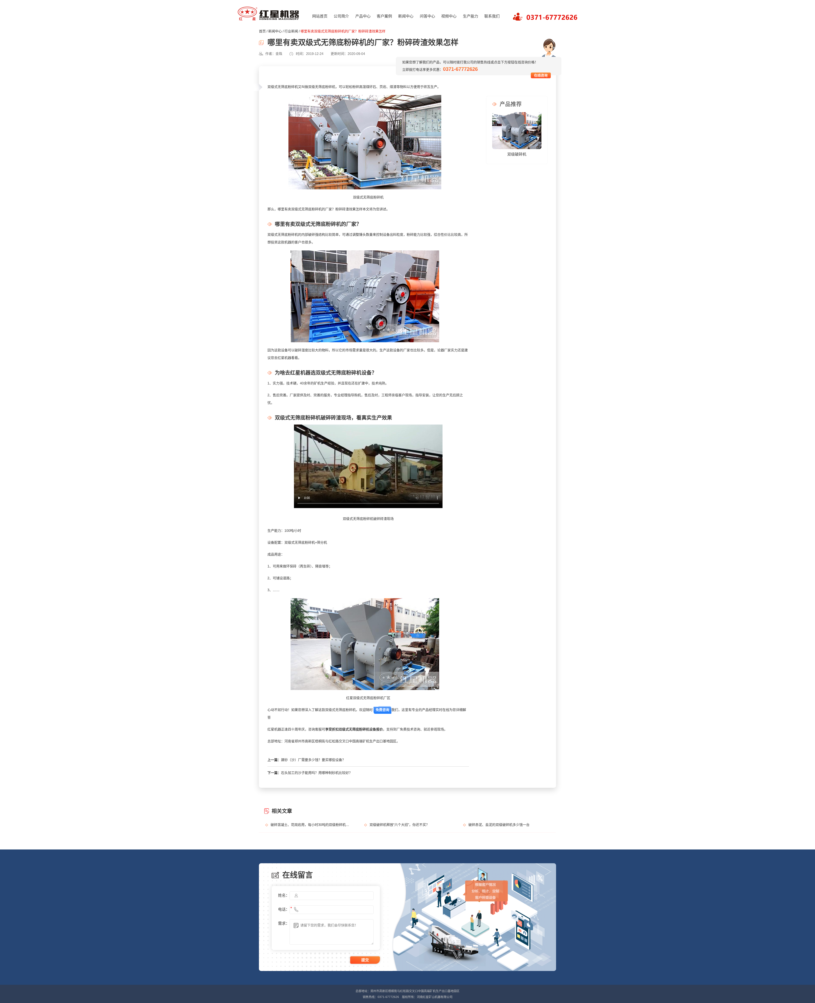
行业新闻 (291, 31)
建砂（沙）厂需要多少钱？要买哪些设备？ (313, 760)
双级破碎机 (516, 154)
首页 (262, 31)
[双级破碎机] (516, 130)
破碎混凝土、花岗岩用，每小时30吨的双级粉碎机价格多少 (311, 825)
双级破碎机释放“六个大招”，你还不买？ (399, 825)
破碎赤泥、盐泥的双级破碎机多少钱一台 (499, 825)
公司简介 (341, 16)
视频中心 (449, 16)
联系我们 (492, 16)
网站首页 (319, 16)
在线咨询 (541, 75)
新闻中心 (405, 16)
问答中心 (427, 16)
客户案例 (384, 16)
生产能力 (470, 16)
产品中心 (363, 16)
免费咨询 (382, 710)
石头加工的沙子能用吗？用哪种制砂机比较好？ (316, 773)
